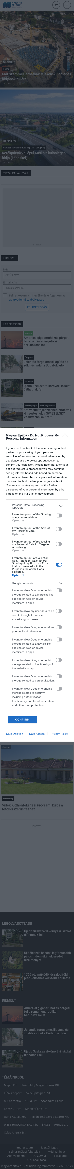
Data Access (37, 733)
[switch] (59, 515)
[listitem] (37, 506)
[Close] (66, 435)
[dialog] (37, 584)
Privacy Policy (59, 733)
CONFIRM (22, 719)
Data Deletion (14, 733)
